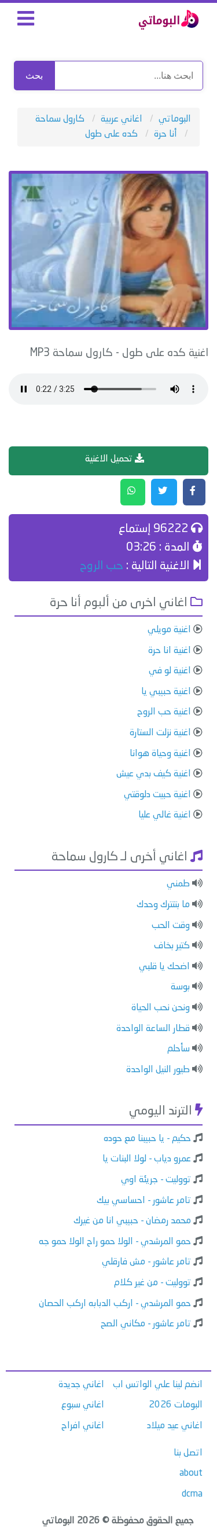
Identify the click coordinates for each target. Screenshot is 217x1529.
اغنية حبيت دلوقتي (157, 795)
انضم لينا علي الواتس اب (158, 1384)
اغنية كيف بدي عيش (153, 774)
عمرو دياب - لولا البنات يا (146, 1159)
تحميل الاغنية (110, 459)
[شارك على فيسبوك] (194, 492)
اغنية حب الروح (164, 712)
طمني (178, 884)
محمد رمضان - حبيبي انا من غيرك (132, 1221)
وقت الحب (171, 925)
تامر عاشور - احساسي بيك (144, 1200)
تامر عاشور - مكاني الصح (146, 1324)
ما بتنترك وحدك (163, 905)
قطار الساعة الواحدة (153, 1028)
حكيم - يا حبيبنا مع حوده (147, 1138)
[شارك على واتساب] (132, 492)
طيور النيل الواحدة (158, 1070)
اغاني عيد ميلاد (175, 1426)
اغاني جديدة (81, 1384)
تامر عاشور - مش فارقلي (146, 1262)
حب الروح (101, 566)
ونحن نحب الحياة (160, 1008)
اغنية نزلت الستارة (160, 733)
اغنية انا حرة (169, 650)
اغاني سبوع (82, 1405)
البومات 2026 (176, 1405)
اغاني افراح (82, 1426)
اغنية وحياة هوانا (160, 753)
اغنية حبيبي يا (166, 691)
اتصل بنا (188, 1453)
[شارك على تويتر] (164, 492)
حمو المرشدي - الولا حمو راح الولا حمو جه (115, 1241)
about (191, 1473)
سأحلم (178, 1049)
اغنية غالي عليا (164, 815)
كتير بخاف (172, 946)
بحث (34, 75)
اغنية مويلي (169, 630)
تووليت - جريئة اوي (156, 1180)
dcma (192, 1494)
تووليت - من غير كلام (152, 1283)
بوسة (180, 987)
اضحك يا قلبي (164, 966)
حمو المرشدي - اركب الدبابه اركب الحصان (115, 1303)
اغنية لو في (170, 671)
